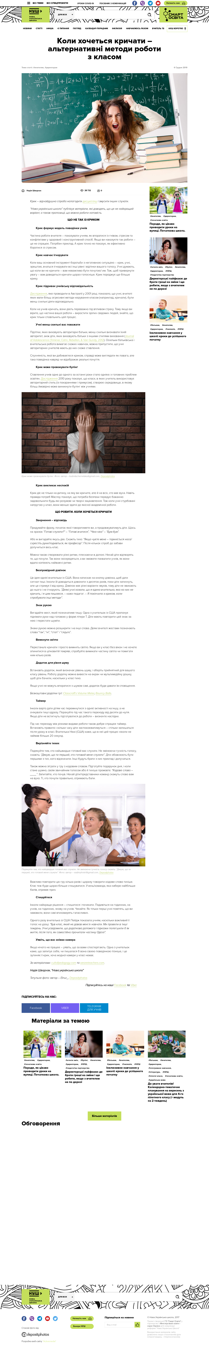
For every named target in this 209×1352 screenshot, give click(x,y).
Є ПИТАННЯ (63, 28)
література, (155, 1072)
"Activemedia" (49, 1341)
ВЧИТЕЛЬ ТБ (158, 28)
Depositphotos (108, 476)
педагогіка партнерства (163, 275)
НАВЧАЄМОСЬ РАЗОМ (137, 28)
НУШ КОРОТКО (175, 28)
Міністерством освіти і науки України (163, 1324)
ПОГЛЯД (77, 28)
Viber (133, 985)
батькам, (156, 325)
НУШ (181, 329)
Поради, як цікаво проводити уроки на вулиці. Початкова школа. (167, 227)
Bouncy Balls (103, 693)
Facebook (120, 985)
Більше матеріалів (104, 1116)
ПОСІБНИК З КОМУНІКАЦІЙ (113, 3)
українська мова (157, 1080)
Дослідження (38, 293)
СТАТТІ (39, 28)
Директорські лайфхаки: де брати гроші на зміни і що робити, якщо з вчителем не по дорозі (168, 284)
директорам (51, 67)
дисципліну (90, 201)
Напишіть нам (173, 3)
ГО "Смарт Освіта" (173, 1321)
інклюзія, (171, 329)
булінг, (169, 267)
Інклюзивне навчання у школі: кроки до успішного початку (168, 336)
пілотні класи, (156, 1076)
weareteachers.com (92, 963)
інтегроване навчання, (160, 1068)
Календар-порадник (96, 28)
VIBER (65, 1008)
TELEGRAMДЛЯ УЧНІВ (94, 1008)
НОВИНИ (27, 28)
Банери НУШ (79, 1326)
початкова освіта (160, 220)
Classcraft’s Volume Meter (78, 693)
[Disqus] (104, 1167)
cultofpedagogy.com (63, 963)
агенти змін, (157, 267)
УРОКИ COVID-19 (85, 3)
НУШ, (169, 271)
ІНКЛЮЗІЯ (117, 28)
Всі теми (38, 3)
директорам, (170, 216)
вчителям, (39, 67)
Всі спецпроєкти (57, 3)
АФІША (49, 28)
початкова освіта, (174, 1076)
